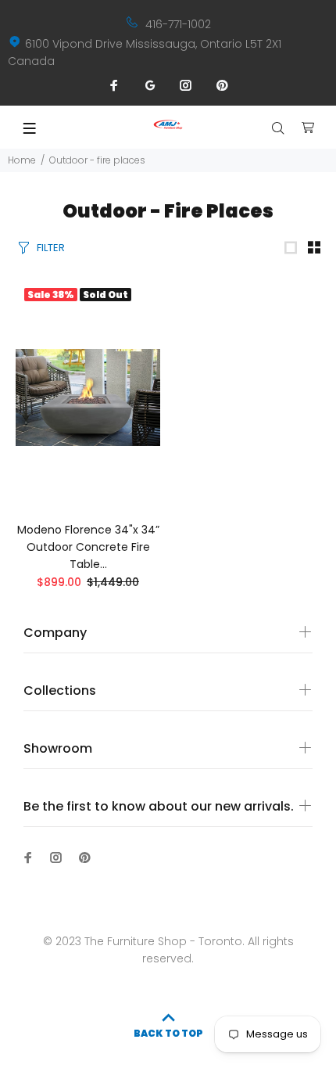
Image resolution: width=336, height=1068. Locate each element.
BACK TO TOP (168, 1033)
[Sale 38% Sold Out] (88, 397)
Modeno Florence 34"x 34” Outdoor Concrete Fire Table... (88, 547)
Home (22, 160)
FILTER (51, 247)
